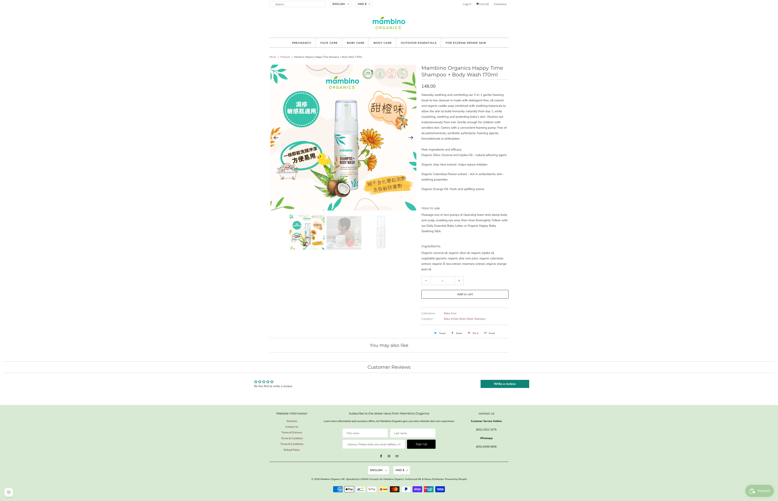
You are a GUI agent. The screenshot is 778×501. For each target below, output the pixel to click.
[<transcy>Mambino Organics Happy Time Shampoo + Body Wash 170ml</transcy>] (343, 137)
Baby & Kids (451, 319)
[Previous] (275, 137)
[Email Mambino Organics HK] (397, 456)
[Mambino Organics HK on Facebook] (381, 456)
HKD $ (362, 3)
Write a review (505, 384)
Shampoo (479, 319)
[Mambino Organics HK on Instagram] (389, 456)
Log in (467, 4)
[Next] (410, 137)
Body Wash (466, 319)
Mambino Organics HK (332, 479)
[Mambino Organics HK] (389, 23)
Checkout (500, 4)
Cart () (484, 4)
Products (285, 57)
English (339, 3)
